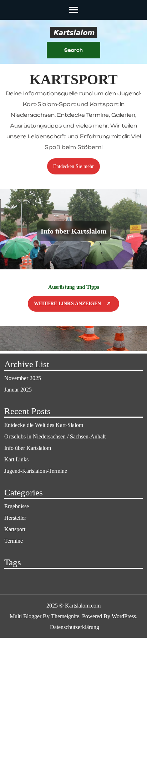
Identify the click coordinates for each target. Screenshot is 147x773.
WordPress (124, 616)
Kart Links (16, 459)
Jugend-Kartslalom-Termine (35, 471)
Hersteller (15, 518)
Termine (13, 541)
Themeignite (65, 616)
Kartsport (14, 529)
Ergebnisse (16, 506)
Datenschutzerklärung (74, 627)
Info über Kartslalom (74, 231)
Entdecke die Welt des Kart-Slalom (43, 425)
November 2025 (22, 378)
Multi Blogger (25, 616)
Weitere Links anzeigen (67, 303)
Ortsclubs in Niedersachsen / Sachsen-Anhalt (55, 436)
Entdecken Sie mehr (73, 166)
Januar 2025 (18, 389)
